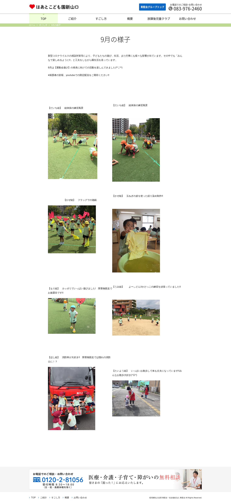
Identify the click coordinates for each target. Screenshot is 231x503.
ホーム (32, 25)
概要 (130, 18)
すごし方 (101, 18)
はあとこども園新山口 (54, 7)
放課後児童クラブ (158, 18)
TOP (43, 18)
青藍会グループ (152, 7)
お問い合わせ (187, 18)
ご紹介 (72, 18)
